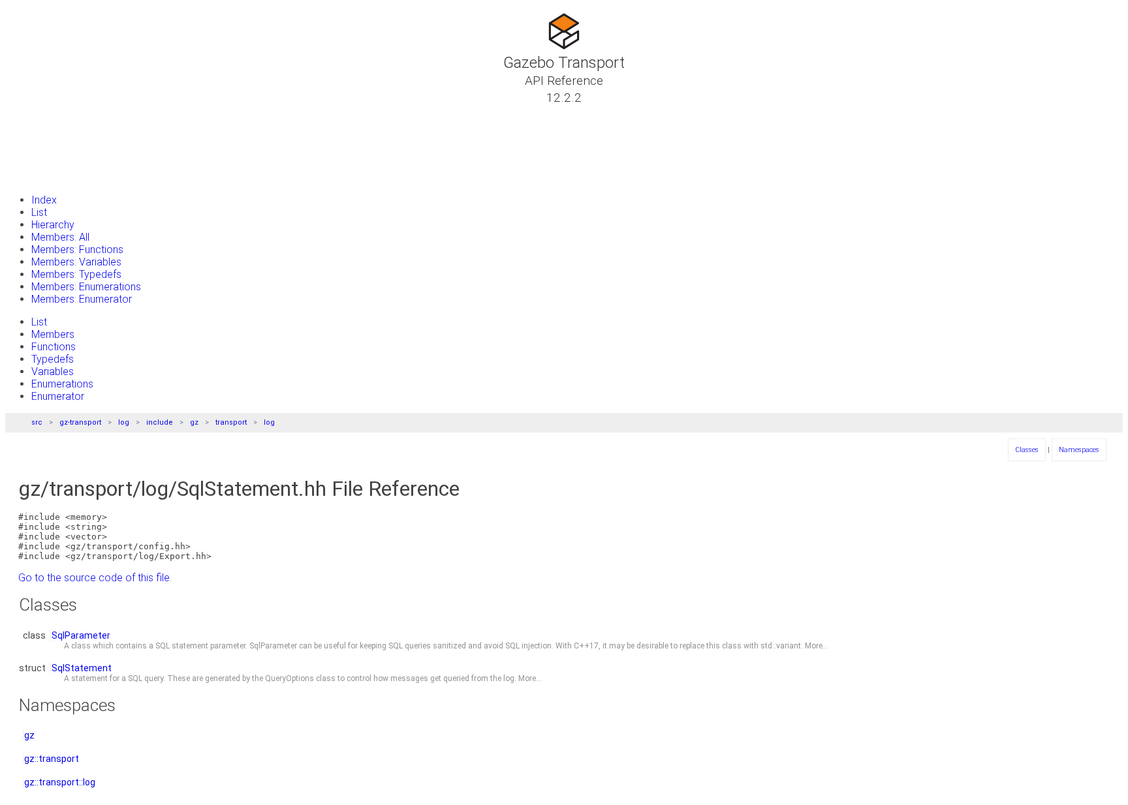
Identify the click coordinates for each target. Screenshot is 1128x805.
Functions (53, 347)
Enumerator (57, 396)
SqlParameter (81, 635)
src (36, 422)
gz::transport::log (59, 782)
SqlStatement (82, 668)
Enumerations (62, 384)
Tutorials (45, 113)
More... (816, 645)
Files (34, 160)
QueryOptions (289, 678)
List (39, 212)
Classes (42, 128)
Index (44, 200)
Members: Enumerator (81, 299)
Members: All (60, 237)
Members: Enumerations (86, 287)
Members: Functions (77, 249)
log (123, 422)
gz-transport (80, 422)
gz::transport (51, 758)
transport (231, 422)
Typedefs (52, 359)
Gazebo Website (62, 175)
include (159, 422)
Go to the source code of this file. (95, 577)
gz (194, 422)
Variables (52, 371)
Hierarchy (52, 225)
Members (52, 334)
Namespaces (54, 144)
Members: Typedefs (76, 274)
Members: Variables (76, 262)
